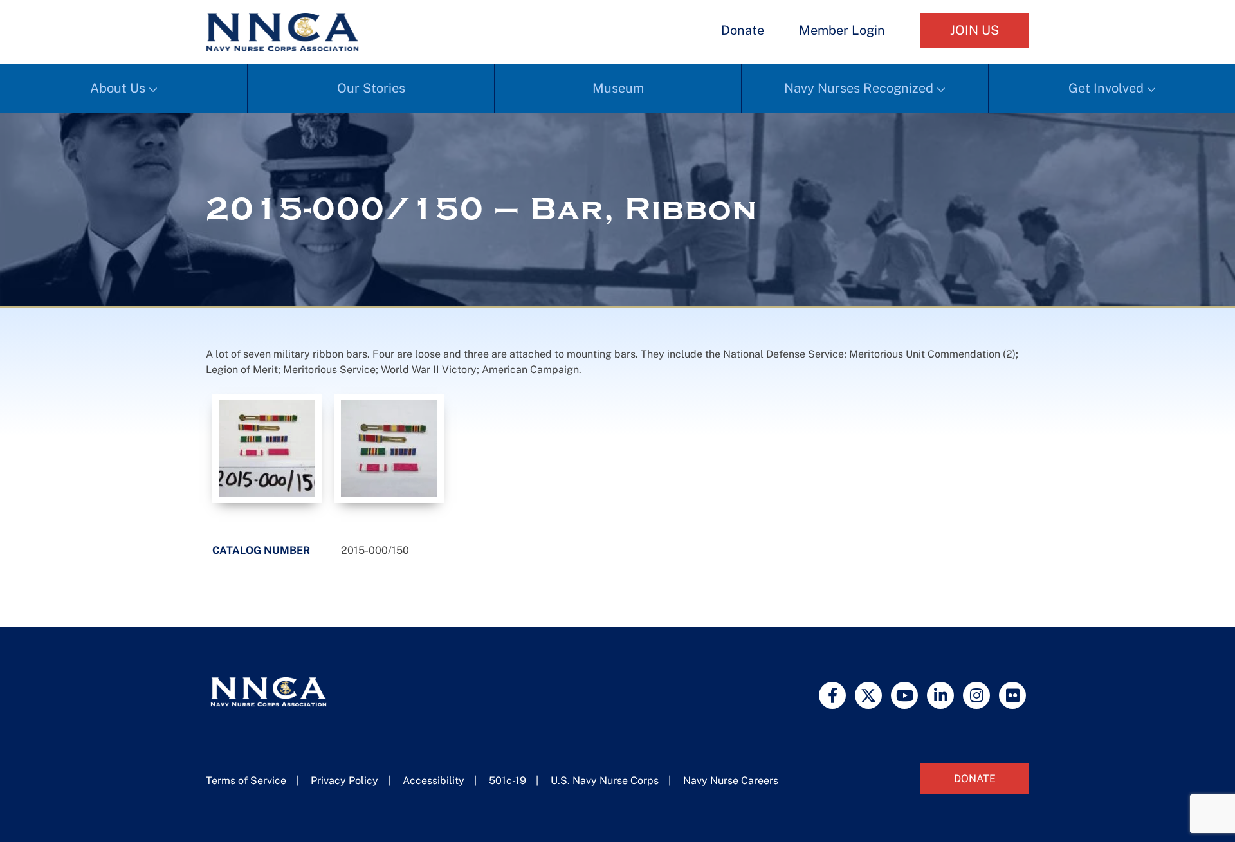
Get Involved (1106, 88)
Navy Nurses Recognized (858, 88)
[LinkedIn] (940, 695)
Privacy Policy (344, 780)
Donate (742, 30)
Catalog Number (261, 550)
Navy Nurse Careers (730, 780)
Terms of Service (246, 780)
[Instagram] (976, 695)
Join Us (974, 30)
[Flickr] (1012, 695)
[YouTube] (904, 695)
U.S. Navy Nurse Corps (605, 780)
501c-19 (507, 780)
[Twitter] (868, 695)
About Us (117, 88)
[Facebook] (832, 695)
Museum (618, 88)
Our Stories (371, 88)
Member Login (842, 30)
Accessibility (433, 780)
